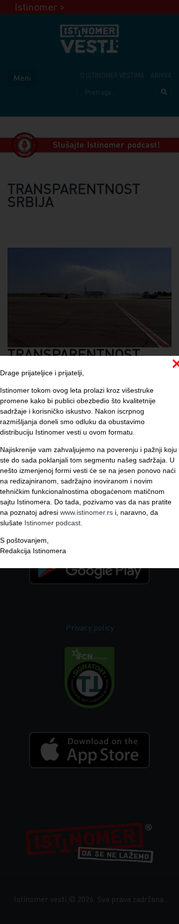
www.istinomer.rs (86, 512)
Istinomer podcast (52, 523)
